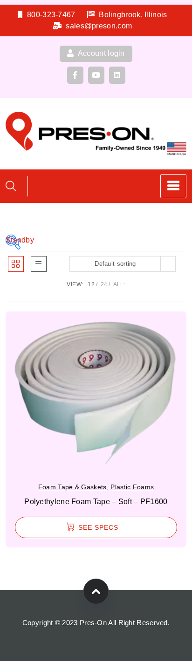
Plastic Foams (132, 487)
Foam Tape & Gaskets (72, 487)
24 (104, 284)
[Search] (11, 186)
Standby (13, 240)
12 (91, 284)
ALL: (119, 284)
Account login (100, 53)
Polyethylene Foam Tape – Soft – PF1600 (95, 502)
